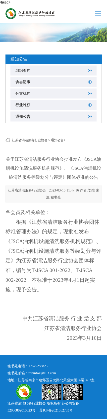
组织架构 (22, 70)
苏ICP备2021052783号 (56, 410)
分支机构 (22, 94)
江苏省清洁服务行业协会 (30, 140)
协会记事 (22, 82)
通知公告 (22, 116)
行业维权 (22, 105)
